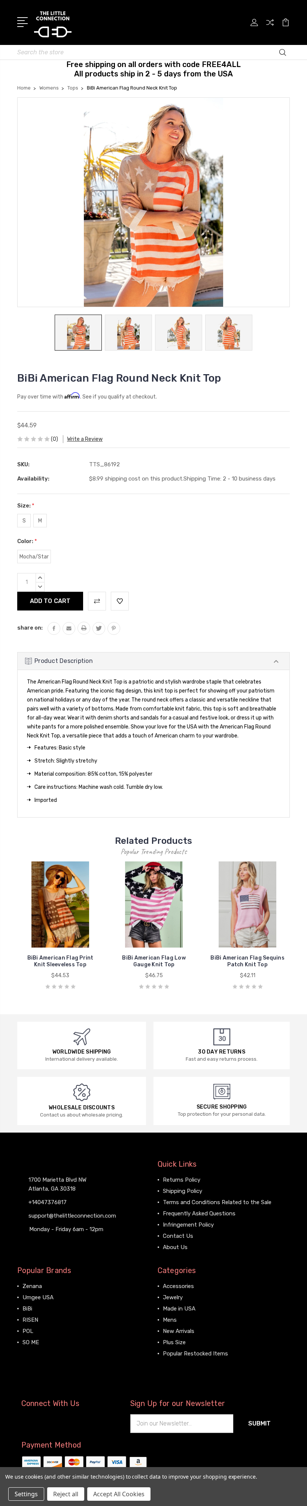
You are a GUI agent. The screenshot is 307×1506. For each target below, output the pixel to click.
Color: (27, 541)
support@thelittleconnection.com (72, 1215)
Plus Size (174, 1342)
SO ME (30, 1342)
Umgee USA (38, 1297)
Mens (170, 1319)
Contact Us (178, 1236)
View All (32, 1353)
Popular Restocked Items (195, 1353)
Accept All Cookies (119, 1494)
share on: (30, 627)
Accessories (178, 1286)
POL (27, 1331)
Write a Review (85, 439)
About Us (175, 1247)
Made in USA (179, 1308)
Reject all (65, 1494)
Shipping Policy (182, 1191)
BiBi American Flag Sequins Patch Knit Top (247, 961)
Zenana (32, 1286)
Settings (26, 1494)
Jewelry (173, 1297)
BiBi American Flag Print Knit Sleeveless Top (60, 961)
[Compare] (270, 27)
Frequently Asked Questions (199, 1213)
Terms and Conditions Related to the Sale (217, 1202)
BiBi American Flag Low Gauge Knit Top (154, 961)
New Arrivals (178, 1331)
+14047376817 (47, 1202)
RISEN (30, 1319)
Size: (25, 505)
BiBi (27, 1308)
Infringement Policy (188, 1224)
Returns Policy (181, 1179)
